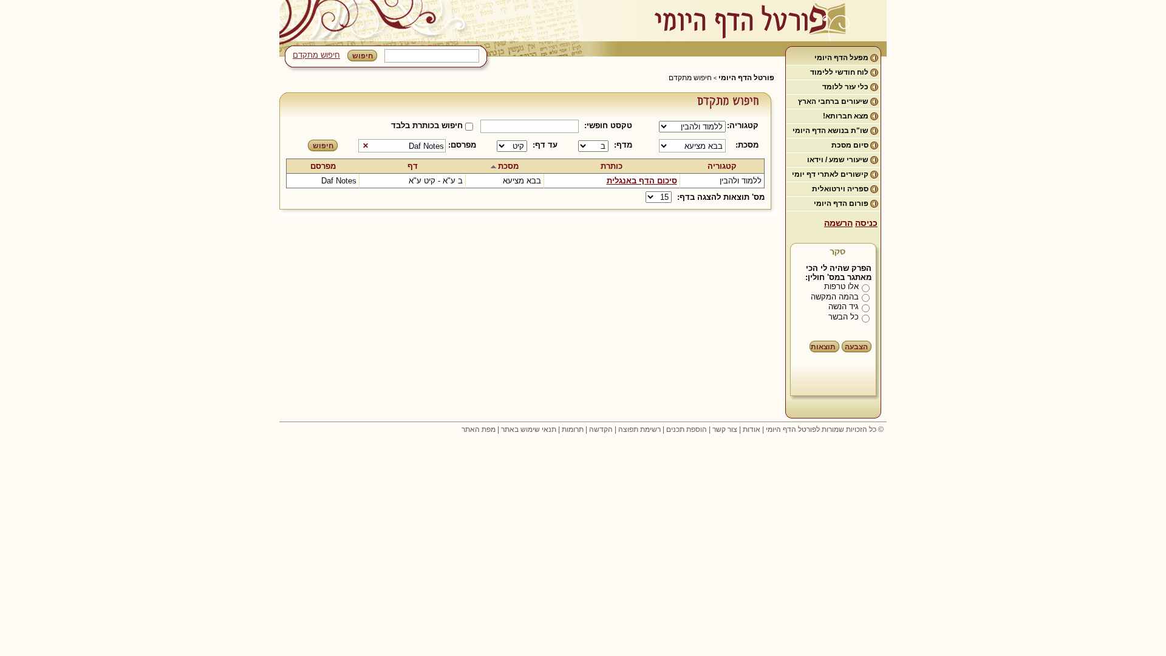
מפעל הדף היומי (841, 57)
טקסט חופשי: (608, 125)
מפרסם (323, 166)
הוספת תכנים (686, 429)
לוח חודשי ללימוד (839, 72)
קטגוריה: (745, 125)
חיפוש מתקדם (316, 55)
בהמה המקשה (835, 296)
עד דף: (545, 144)
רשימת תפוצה (639, 429)
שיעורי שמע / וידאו (837, 159)
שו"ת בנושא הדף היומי (830, 130)
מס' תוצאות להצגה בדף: (721, 197)
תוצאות (823, 347)
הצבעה (856, 347)
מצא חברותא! (845, 116)
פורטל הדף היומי (746, 77)
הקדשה (601, 429)
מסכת (508, 166)
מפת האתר (479, 429)
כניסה (866, 223)
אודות (751, 429)
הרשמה (838, 223)
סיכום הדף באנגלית (642, 180)
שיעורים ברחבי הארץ (833, 101)
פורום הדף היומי (841, 203)
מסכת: (747, 144)
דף (412, 166)
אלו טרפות (841, 286)
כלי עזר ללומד (845, 87)
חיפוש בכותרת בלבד (427, 125)
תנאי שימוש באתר (528, 429)
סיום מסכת (849, 145)
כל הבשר (843, 316)
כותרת (611, 166)
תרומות (573, 429)
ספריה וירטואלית (840, 189)
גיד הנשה (843, 306)
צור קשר (724, 429)
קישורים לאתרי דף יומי (830, 174)
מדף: (623, 144)
